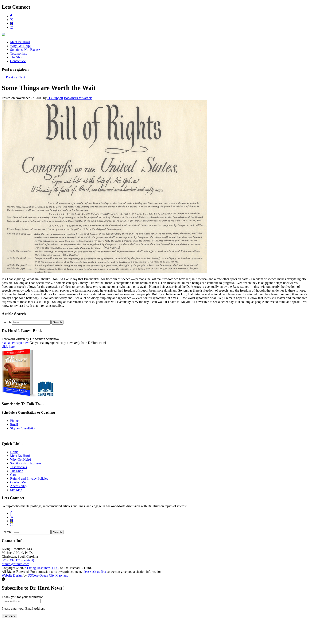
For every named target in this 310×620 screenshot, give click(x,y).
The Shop (16, 57)
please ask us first (94, 571)
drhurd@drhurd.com (15, 564)
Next (23, 77)
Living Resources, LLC (43, 568)
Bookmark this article (78, 98)
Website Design (12, 575)
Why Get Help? (20, 46)
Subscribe (9, 616)
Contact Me (18, 61)
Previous (10, 77)
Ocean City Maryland (53, 575)
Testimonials (18, 53)
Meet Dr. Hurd (20, 42)
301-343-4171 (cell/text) (18, 560)
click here (8, 346)
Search (6, 322)
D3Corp (33, 575)
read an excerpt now (15, 342)
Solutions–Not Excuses (25, 49)
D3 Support (55, 98)
